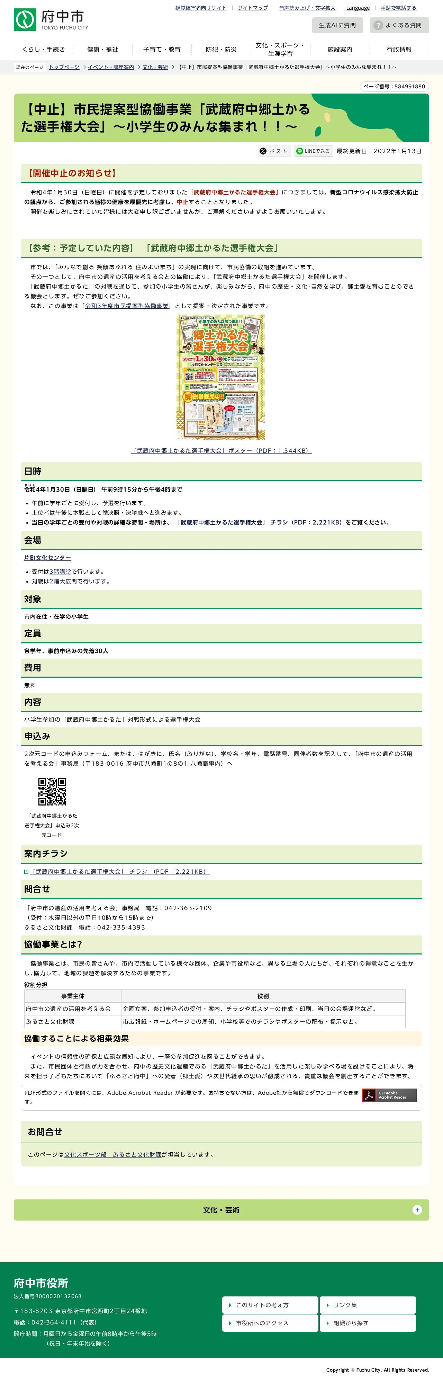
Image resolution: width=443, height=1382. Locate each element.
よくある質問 (404, 25)
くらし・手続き (43, 49)
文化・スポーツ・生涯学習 (281, 49)
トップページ (64, 67)
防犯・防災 (221, 49)
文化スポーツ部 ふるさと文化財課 (113, 1154)
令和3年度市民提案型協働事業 (127, 306)
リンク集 (345, 1305)
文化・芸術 (155, 67)
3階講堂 (60, 571)
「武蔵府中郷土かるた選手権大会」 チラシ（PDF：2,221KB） (260, 522)
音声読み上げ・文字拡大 (307, 8)
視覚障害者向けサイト (201, 8)
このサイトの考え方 (262, 1305)
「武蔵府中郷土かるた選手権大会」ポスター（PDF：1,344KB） (221, 451)
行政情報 (399, 49)
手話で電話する (399, 8)
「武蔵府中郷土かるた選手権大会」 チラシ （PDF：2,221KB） (119, 871)
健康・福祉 (102, 49)
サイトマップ (253, 8)
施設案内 (340, 49)
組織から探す (351, 1323)
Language (358, 8)
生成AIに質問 (337, 25)
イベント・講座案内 (111, 67)
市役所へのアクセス (262, 1323)
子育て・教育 (162, 49)
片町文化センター (47, 558)
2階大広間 (63, 581)
